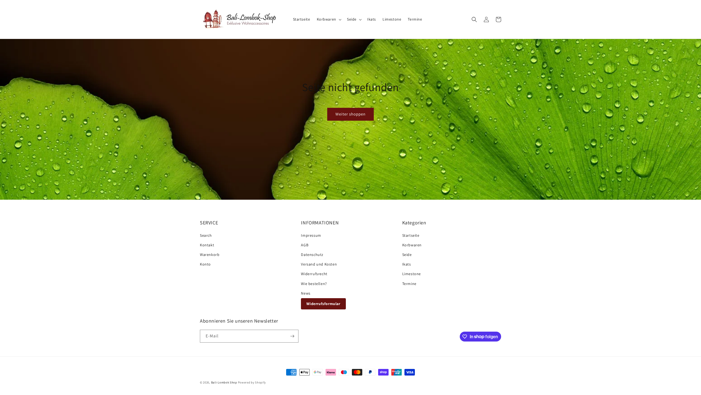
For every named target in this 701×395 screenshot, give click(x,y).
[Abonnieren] (292, 336)
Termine (409, 283)
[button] (329, 19)
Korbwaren (412, 244)
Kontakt (207, 244)
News (305, 293)
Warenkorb (209, 254)
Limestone (411, 273)
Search (206, 235)
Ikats (406, 264)
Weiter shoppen (350, 114)
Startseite (411, 235)
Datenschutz (312, 254)
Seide (407, 254)
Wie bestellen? (314, 283)
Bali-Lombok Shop (224, 382)
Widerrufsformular (323, 303)
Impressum (311, 235)
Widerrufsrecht (314, 273)
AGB (304, 244)
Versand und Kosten (319, 264)
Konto (205, 264)
